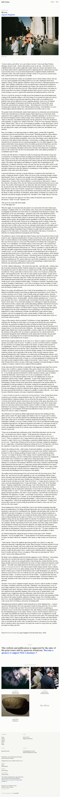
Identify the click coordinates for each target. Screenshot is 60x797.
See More (44, 705)
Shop (2, 743)
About (2, 744)
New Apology (4, 770)
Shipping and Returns (28, 738)
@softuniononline (5, 751)
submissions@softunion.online (30, 752)
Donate (3, 740)
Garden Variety (4, 774)
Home (2, 737)
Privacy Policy (26, 737)
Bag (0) (52, 1)
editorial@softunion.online (29, 751)
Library (3, 741)
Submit (3, 738)
